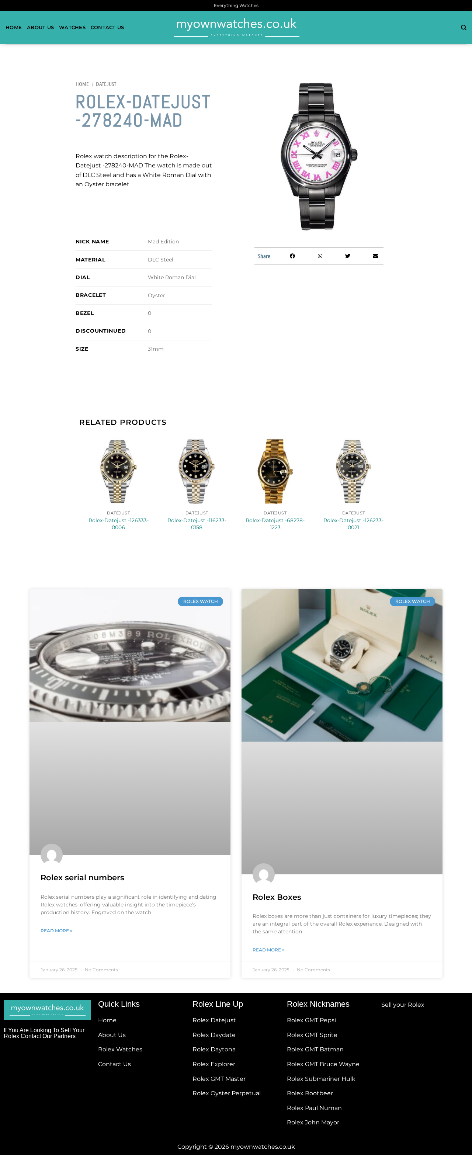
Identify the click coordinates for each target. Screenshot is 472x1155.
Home (14, 27)
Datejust (106, 83)
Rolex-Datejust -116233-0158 (196, 524)
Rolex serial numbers (82, 877)
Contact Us (107, 27)
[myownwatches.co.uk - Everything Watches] (236, 27)
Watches (72, 27)
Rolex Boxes (277, 897)
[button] (292, 255)
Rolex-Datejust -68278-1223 (275, 524)
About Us (40, 27)
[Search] (463, 28)
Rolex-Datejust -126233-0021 (353, 524)
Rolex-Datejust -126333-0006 (118, 524)
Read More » (56, 930)
